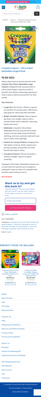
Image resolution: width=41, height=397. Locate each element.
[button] (3, 7)
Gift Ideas (6, 306)
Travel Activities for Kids (25, 229)
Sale (3, 302)
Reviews (5, 347)
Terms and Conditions (11, 337)
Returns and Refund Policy (13, 329)
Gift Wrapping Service (11, 362)
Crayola (9, 232)
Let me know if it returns (20, 208)
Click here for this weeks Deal (17, 2)
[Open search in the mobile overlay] (20, 14)
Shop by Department (27, 20)
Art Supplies (14, 222)
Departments (7, 310)
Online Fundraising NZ (11, 351)
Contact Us (6, 317)
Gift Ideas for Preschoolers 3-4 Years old (22, 226)
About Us (6, 343)
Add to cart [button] (10, 283)
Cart (3, 374)
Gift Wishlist (7, 366)
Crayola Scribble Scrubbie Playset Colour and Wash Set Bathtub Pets (31, 273)
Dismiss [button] (32, 2)
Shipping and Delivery (11, 325)
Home (13, 20)
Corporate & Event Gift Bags (13, 355)
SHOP (5, 20)
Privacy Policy (7, 333)
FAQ (3, 321)
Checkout (6, 378)
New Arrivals (7, 298)
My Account (7, 370)
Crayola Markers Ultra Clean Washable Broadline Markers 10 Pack (10, 273)
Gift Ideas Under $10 (9, 229)
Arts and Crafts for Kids (20, 22)
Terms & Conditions (15, 388)
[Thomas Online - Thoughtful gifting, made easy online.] (20, 7)
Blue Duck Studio (22, 392)
